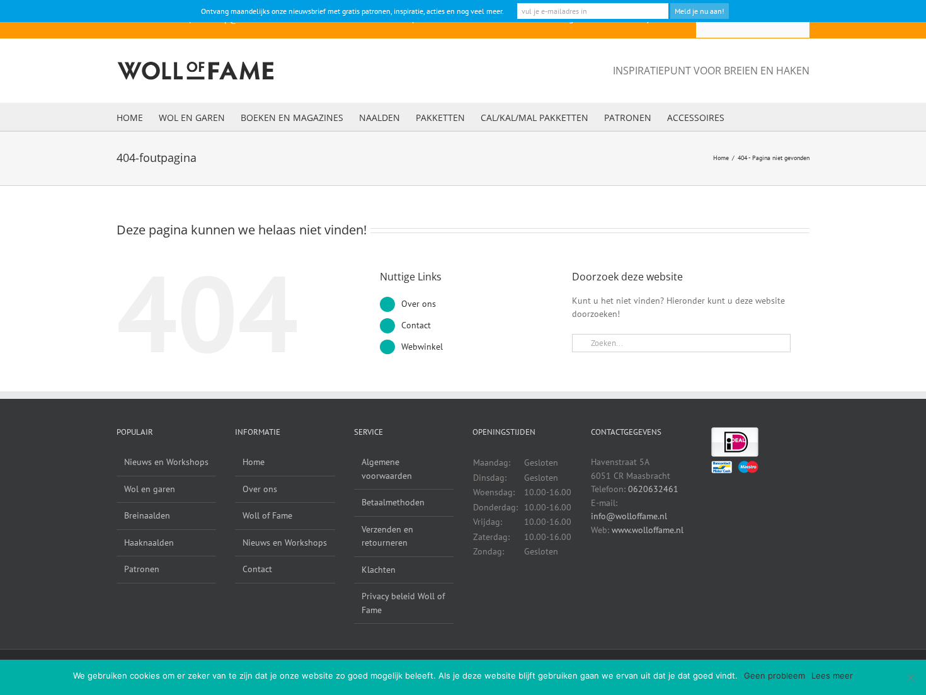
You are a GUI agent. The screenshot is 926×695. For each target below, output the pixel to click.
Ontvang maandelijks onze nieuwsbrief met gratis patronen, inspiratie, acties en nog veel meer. (352, 11)
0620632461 (653, 489)
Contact (416, 325)
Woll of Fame (267, 515)
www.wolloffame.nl (647, 530)
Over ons (418, 303)
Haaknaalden (149, 542)
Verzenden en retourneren (387, 536)
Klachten (379, 569)
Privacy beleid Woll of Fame (403, 603)
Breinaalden (147, 515)
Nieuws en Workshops (166, 462)
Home (254, 462)
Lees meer (832, 675)
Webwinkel (422, 346)
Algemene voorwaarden (387, 468)
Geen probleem (774, 675)
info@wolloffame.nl (629, 516)
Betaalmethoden (393, 502)
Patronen (141, 569)
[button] (743, 116)
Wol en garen (149, 489)
